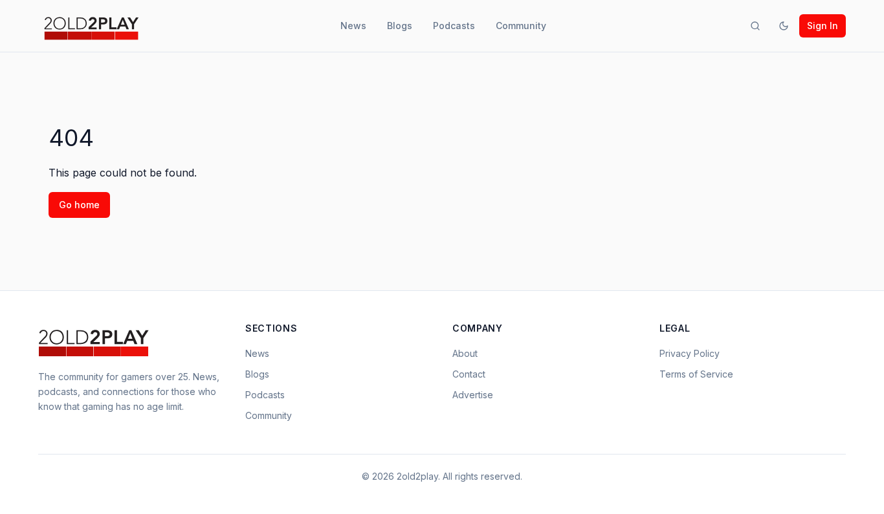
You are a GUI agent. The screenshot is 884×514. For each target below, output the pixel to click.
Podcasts (454, 25)
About (465, 353)
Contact (468, 374)
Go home (79, 204)
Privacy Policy (689, 353)
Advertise (472, 394)
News (353, 25)
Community (521, 25)
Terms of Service (696, 374)
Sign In (822, 25)
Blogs (399, 25)
